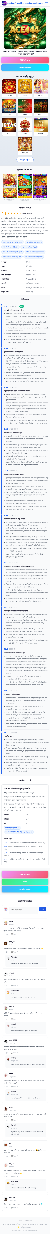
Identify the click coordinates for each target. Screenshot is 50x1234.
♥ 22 (6, 1207)
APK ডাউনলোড (25, 60)
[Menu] (46, 3)
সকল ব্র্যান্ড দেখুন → (25, 160)
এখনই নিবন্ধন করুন (25, 67)
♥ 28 (6, 952)
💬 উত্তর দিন (14, 934)
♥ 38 (6, 1053)
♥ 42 (6, 1176)
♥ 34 (6, 934)
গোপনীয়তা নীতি (28, 1220)
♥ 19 (6, 1120)
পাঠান (42, 909)
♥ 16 (6, 986)
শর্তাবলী (20, 1220)
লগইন (25, 882)
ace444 (4, 218)
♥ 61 (6, 1019)
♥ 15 (6, 1086)
